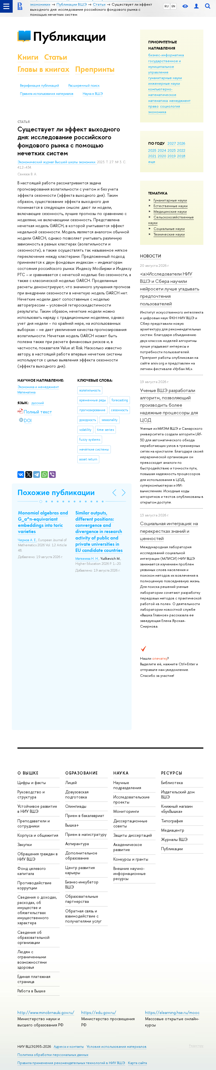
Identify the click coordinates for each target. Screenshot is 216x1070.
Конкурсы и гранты (130, 859)
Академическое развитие (127, 847)
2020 (162, 155)
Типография (172, 820)
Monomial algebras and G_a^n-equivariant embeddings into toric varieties (43, 522)
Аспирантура (77, 843)
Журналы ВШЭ (174, 839)
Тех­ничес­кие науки (169, 234)
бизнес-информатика (166, 54)
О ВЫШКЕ (28, 773)
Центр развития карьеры (80, 870)
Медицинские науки (170, 211)
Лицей (71, 782)
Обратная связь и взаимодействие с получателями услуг (83, 916)
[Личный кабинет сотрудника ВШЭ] (196, 6)
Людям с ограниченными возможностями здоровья (32, 959)
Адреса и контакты (69, 1046)
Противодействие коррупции (34, 885)
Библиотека (172, 782)
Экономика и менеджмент (38, 387)
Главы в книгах (43, 69)
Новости (150, 256)
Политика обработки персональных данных (52, 1054)
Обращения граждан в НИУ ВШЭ (37, 856)
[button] (41, 501)
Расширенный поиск (84, 85)
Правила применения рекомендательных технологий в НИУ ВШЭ (71, 1062)
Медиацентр (172, 830)
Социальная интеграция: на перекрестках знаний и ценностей (169, 530)
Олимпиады (75, 806)
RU (167, 6)
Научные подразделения (127, 785)
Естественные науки (171, 205)
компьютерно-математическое (162, 91)
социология (170, 106)
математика (158, 100)
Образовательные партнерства (81, 899)
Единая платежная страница (33, 979)
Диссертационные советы (130, 823)
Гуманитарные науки (170, 200)
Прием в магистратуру (86, 834)
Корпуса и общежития (37, 835)
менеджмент (180, 100)
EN (173, 6)
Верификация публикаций (39, 85)
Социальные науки (169, 228)
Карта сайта (137, 1062)
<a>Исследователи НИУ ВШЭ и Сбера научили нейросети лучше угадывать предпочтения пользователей (169, 288)
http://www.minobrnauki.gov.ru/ (45, 1012)
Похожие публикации (56, 492)
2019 (172, 155)
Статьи (55, 57)
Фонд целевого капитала (31, 871)
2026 (181, 143)
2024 (162, 150)
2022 (181, 150)
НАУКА (121, 773)
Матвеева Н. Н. (87, 558)
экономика (157, 111)
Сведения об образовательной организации (33, 937)
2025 (152, 150)
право (153, 106)
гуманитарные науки (165, 77)
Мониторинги (126, 811)
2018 (181, 155)
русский (38, 403)
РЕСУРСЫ (172, 773)
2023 (172, 150)
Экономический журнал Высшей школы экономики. (57, 162)
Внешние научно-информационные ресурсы (129, 873)
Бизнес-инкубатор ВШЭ (81, 884)
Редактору (196, 1045)
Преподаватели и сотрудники (33, 823)
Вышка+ (72, 825)
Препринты (94, 69)
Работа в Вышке (31, 990)
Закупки (24, 844)
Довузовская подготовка (77, 794)
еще (151, 161)
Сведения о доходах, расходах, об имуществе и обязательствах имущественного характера (37, 909)
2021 (152, 155)
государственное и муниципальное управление (164, 66)
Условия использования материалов (117, 1046)
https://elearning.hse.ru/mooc (172, 1012)
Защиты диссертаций (132, 835)
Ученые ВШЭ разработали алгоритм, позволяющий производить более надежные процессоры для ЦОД (169, 405)
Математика (26, 392)
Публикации (69, 36)
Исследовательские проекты (131, 799)
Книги (28, 57)
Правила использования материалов (46, 93)
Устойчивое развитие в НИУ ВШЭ (37, 808)
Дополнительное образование (81, 855)
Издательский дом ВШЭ (178, 794)
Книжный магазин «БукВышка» (177, 808)
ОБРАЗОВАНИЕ (81, 773)
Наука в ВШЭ (93, 93)
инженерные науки (164, 83)
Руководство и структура (31, 794)
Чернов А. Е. (27, 540)
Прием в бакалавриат (84, 815)
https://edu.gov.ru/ (98, 1012)
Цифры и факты (31, 782)
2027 (172, 143)
